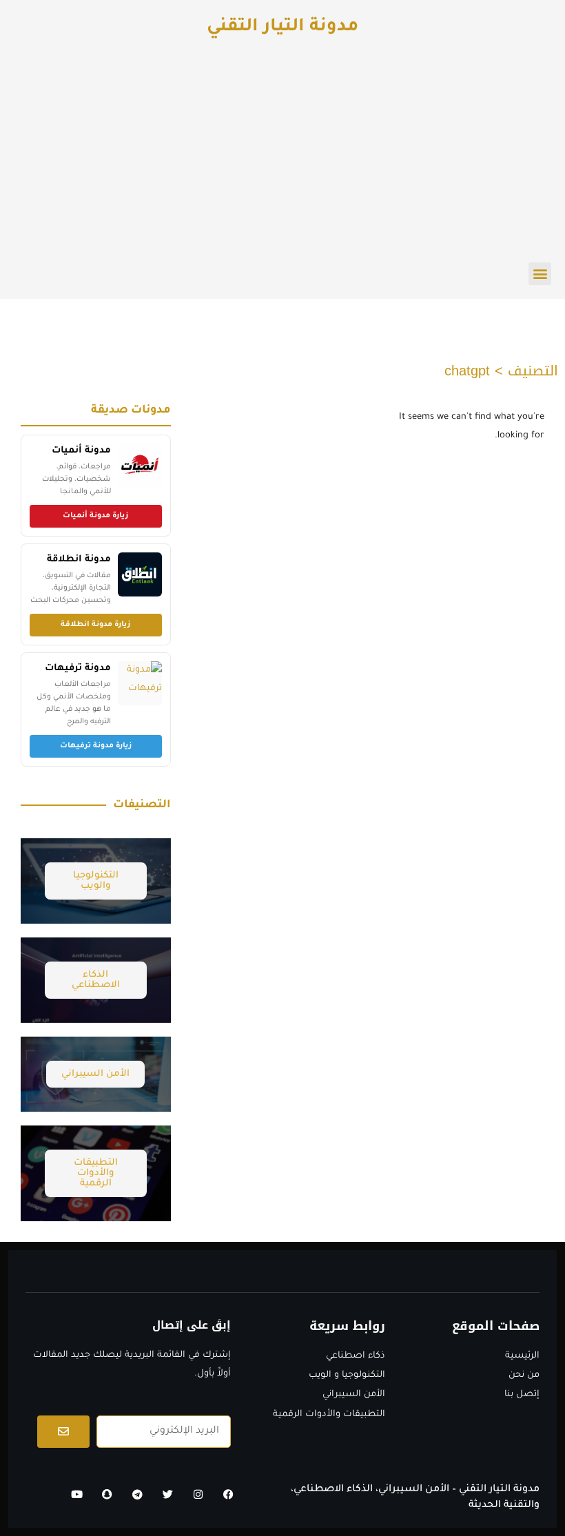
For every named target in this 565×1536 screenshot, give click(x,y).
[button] (539, 273)
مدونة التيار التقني (282, 27)
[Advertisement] (282, 159)
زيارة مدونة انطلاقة (95, 625)
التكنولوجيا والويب (96, 881)
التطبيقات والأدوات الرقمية (96, 1173)
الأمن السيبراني (95, 1074)
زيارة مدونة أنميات (95, 516)
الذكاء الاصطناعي (96, 980)
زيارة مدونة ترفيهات (96, 746)
